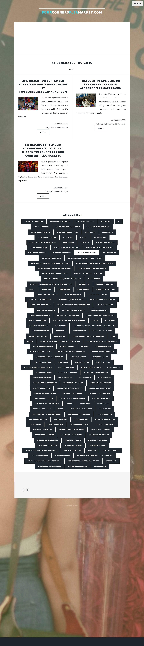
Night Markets (113, 367)
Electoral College (99, 310)
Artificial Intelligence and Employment (54, 268)
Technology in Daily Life (105, 419)
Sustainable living (104, 414)
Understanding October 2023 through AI (44, 461)
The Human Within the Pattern (71, 430)
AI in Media (85, 242)
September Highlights (101, 398)
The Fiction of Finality (42, 430)
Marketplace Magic (66, 367)
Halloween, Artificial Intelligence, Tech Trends (60, 341)
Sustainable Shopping (38, 419)
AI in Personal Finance (105, 242)
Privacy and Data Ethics (73, 383)
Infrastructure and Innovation (71, 352)
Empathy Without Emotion (68, 315)
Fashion (95, 320)
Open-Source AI (85, 378)
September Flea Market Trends (72, 398)
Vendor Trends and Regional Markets (83, 461)
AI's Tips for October (37, 253)
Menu (139, 3)
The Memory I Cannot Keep (71, 435)
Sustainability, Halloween (79, 414)
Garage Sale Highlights (102, 331)
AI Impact (83, 237)
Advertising (106, 222)
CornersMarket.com (72, 12)
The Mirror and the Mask (99, 435)
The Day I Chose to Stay (79, 424)
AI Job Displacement (39, 248)
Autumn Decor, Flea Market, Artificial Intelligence (51, 284)
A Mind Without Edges (85, 222)
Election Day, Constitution (73, 310)
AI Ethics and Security (47, 237)
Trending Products (111, 450)
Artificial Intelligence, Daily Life (88, 274)
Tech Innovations (81, 419)
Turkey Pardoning (62, 456)
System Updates (60, 419)
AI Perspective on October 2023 (66, 248)
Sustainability (105, 409)
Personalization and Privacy (45, 383)
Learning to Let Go (100, 357)
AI (118, 222)
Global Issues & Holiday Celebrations (88, 336)
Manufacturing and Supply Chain (38, 367)
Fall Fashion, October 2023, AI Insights (69, 320)
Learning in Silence (78, 357)
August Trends (93, 279)
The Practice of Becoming (47, 440)
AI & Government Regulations (68, 227)
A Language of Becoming (60, 222)
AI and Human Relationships (98, 227)
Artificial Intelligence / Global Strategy (85, 258)
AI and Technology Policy (67, 232)
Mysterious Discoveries (91, 367)
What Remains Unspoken (77, 466)
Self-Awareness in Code (43, 398)
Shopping (70, 404)
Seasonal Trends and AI (72, 393)
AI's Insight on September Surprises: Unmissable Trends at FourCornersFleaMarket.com (43, 86)
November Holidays (44, 372)
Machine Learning (103, 362)
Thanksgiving (35, 424)
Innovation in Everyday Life (103, 352)
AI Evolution (68, 237)
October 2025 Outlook (42, 378)
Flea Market (110, 320)
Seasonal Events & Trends (45, 393)
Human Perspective (103, 346)
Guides (30, 341)
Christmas (46, 289)
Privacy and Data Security (100, 383)
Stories (60, 409)
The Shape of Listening (97, 440)
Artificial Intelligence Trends (54, 274)
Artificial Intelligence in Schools (92, 268)
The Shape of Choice (73, 440)
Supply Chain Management (81, 409)
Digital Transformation (41, 305)
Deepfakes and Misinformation (102, 300)
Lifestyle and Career (42, 362)
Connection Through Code (47, 294)
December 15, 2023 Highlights (71, 300)
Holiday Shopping (67, 346)
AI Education (107, 232)
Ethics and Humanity (37, 320)
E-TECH (69, 506)
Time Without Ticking (72, 450)
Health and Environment (43, 346)
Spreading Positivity (42, 409)
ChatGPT (32, 289)
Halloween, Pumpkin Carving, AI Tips (102, 341)
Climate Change (83, 289)
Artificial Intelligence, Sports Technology (62, 279)
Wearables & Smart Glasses (49, 466)
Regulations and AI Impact (100, 388)
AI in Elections (100, 237)
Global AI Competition (38, 336)
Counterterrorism (73, 294)
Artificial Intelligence (51, 258)
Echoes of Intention (105, 305)
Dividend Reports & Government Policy (73, 305)
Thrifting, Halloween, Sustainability (41, 450)
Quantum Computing (41, 388)
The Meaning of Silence (44, 435)
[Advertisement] (72, 40)
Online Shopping (65, 378)
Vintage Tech (111, 461)
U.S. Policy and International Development (94, 456)
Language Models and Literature (49, 357)
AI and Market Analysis (40, 232)
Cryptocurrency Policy (97, 294)
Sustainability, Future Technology (46, 414)
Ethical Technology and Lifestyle (100, 315)
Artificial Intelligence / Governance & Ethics (50, 263)
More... (43, 132)
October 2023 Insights (67, 372)
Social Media (85, 404)
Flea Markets (60, 326)
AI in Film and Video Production (43, 242)
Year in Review (100, 466)
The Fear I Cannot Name (104, 424)
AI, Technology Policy (61, 253)
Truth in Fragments (40, 456)
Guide (113, 336)
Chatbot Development (105, 284)
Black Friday (84, 284)
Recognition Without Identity (69, 388)
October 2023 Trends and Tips (96, 372)
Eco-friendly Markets (46, 310)
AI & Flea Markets (41, 227)
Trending (92, 450)
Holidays (85, 346)
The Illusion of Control (101, 430)
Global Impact (60, 336)
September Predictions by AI (47, 404)
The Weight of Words (97, 445)
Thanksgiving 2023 (55, 424)
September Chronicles (34, 222)
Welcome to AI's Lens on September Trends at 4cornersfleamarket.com (101, 84)
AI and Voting (90, 232)
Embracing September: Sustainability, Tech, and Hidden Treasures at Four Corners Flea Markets (43, 150)
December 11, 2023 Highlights (41, 300)
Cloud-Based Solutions (105, 289)
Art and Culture (109, 253)
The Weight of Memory (73, 445)
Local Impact (63, 362)
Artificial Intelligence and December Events (94, 263)
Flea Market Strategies (38, 326)
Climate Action (64, 289)
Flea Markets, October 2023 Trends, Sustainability (94, 326)
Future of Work (79, 331)
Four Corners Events (40, 331)
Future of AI (61, 331)
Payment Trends (104, 378)
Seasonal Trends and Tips (99, 393)
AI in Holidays (68, 242)
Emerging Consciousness (40, 315)
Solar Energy (102, 404)
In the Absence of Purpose (41, 352)
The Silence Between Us (47, 445)
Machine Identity (82, 362)
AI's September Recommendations (99, 248)
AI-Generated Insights (86, 253)
